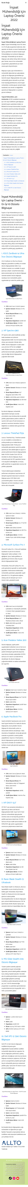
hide (11, 155)
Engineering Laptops (11, 1164)
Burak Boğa (5, 2)
